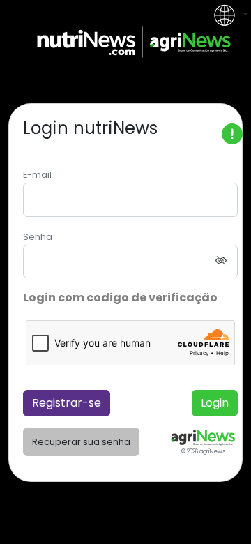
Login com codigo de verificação (120, 297)
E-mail (37, 175)
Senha (37, 237)
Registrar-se (66, 403)
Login (215, 403)
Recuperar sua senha (81, 442)
